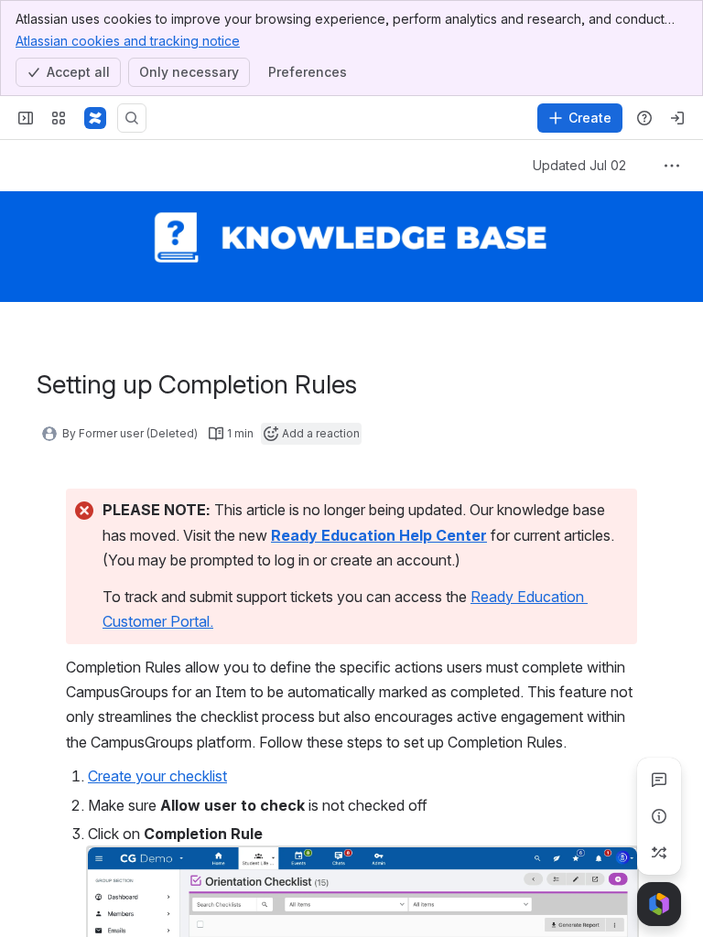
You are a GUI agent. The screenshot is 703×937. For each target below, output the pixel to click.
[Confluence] (95, 118)
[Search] (131, 118)
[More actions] (672, 165)
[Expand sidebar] (25, 118)
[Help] (644, 118)
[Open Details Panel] (659, 816)
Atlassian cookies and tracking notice (128, 40)
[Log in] (677, 118)
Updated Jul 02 (579, 165)
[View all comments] (659, 779)
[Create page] (659, 852)
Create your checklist (157, 776)
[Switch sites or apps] (58, 118)
